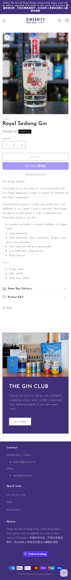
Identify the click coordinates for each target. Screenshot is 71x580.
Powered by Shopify (44, 574)
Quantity (6, 138)
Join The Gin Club (16, 494)
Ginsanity (30, 574)
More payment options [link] (35, 173)
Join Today (20, 421)
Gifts (9, 502)
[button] (4, 20)
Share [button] (9, 307)
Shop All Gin (13, 509)
